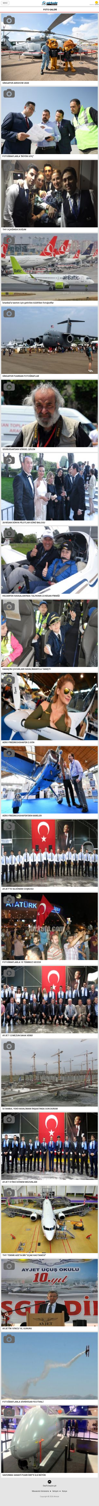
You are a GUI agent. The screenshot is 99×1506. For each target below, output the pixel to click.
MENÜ (5, 3)
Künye (64, 1491)
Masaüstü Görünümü (40, 1491)
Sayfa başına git (49, 1486)
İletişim (55, 1491)
